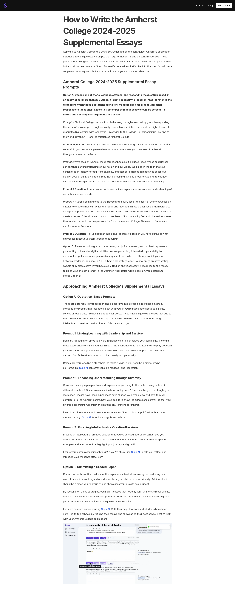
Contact (200, 5)
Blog (210, 5)
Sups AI (83, 367)
